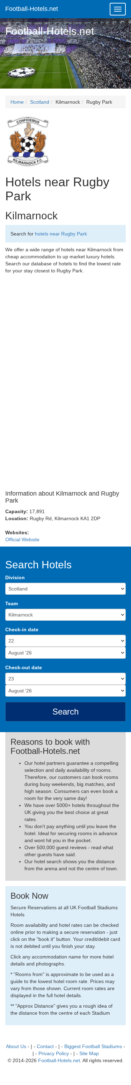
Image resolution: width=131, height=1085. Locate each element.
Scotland (39, 102)
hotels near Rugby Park (61, 234)
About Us (16, 1046)
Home (17, 102)
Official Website (22, 539)
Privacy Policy (53, 1053)
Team (11, 603)
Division (15, 577)
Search (65, 711)
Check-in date (21, 629)
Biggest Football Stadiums (93, 1046)
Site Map (89, 1053)
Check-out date (23, 667)
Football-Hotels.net (31, 8)
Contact (45, 1046)
